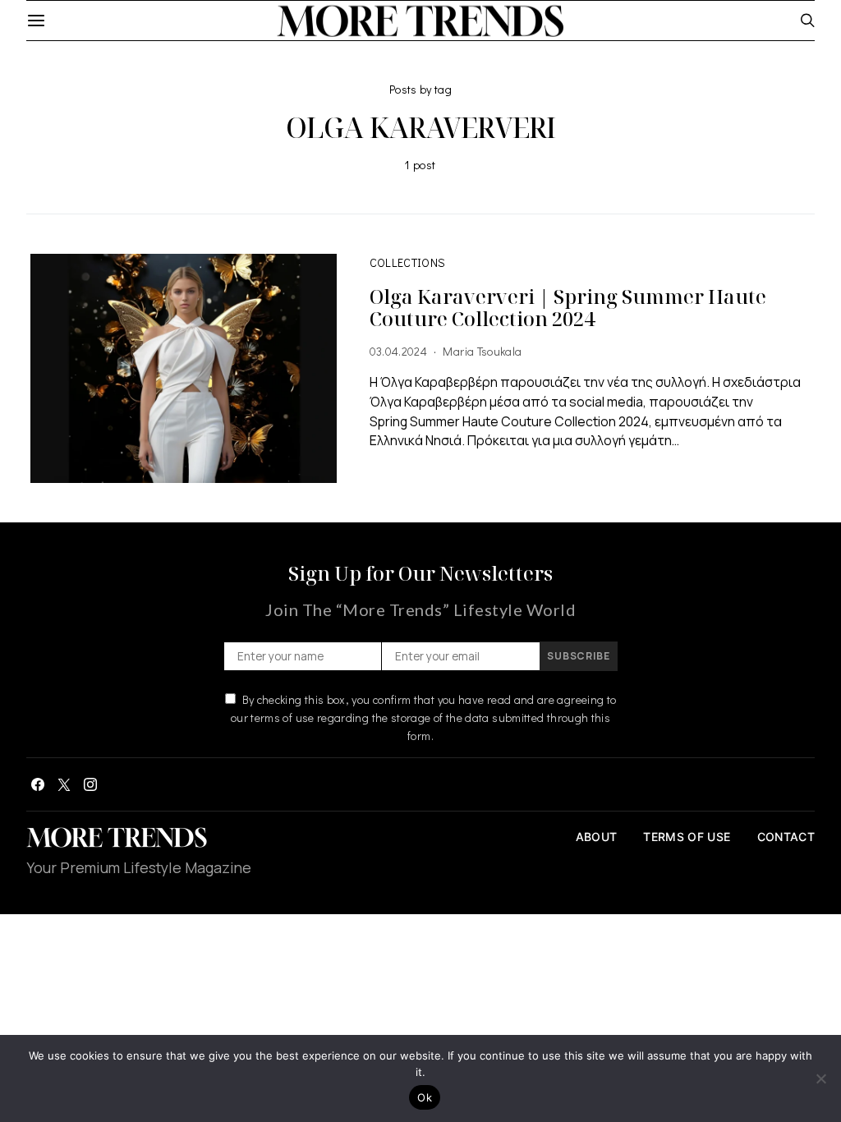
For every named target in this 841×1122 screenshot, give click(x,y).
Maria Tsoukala (482, 351)
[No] (820, 1078)
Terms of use (686, 837)
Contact (786, 837)
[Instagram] (90, 784)
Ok (424, 1097)
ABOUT (597, 837)
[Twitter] (64, 784)
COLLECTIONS (408, 262)
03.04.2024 (399, 351)
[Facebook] (37, 784)
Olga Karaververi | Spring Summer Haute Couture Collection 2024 (568, 307)
